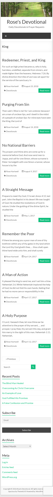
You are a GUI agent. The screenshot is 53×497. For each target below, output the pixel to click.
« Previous (11, 358)
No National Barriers (18, 145)
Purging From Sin (15, 104)
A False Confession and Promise (17, 403)
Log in (5, 462)
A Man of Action (15, 274)
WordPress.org (9, 477)
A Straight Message (17, 189)
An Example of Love (11, 393)
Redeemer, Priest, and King (23, 60)
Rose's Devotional (26, 22)
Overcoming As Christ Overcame (18, 388)
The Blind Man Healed (13, 383)
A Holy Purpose (14, 315)
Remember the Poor (18, 233)
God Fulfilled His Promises (15, 398)
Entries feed (8, 467)
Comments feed (10, 472)
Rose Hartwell (12, 86)
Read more (44, 90)
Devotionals (11, 90)
